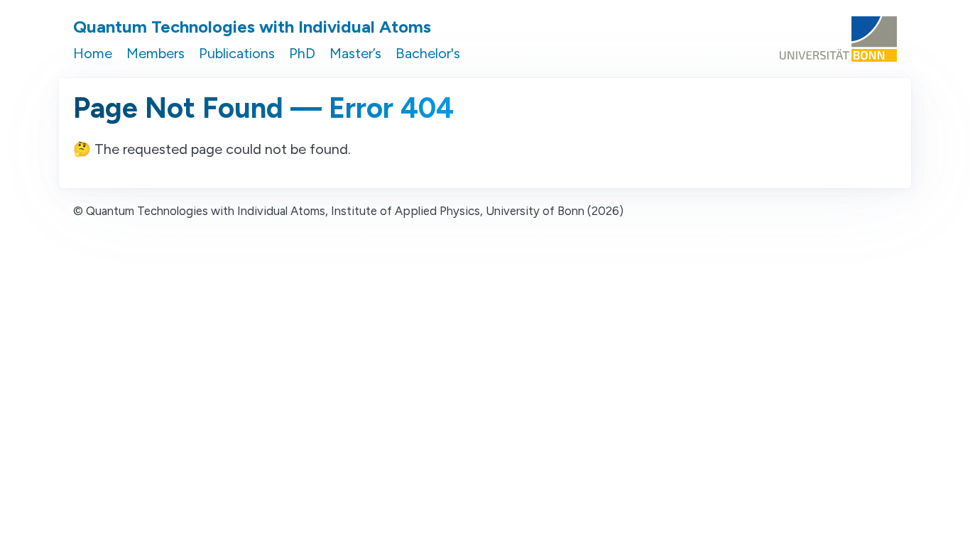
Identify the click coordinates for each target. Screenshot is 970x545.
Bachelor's (428, 53)
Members (155, 53)
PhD (302, 53)
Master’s (355, 53)
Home (92, 53)
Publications (237, 53)
